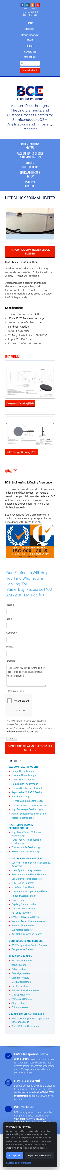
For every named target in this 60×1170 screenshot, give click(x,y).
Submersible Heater (22, 930)
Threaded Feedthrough (24, 775)
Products (30, 29)
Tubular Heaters (20, 1007)
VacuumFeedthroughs (30, 165)
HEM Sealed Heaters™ (23, 883)
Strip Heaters (18, 1003)
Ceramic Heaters (20, 977)
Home (30, 23)
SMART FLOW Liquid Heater (26, 917)
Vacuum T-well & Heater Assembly (30, 921)
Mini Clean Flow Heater (23, 887)
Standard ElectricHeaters (30, 174)
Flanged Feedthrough (23, 771)
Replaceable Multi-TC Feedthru (28, 792)
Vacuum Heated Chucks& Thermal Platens (30, 155)
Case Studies (30, 57)
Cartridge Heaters (21, 973)
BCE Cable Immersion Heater (27, 934)
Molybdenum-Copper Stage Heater (30, 891)
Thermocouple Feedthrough (26, 847)
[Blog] (32, 4)
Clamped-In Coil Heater (24, 908)
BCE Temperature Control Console (30, 945)
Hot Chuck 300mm (21, 912)
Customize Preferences (18, 1162)
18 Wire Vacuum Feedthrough (27, 801)
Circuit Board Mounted (23, 779)
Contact (30, 46)
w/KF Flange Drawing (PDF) (21, 452)
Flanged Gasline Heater (24, 895)
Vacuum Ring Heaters (23, 925)
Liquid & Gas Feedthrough (25, 784)
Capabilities (30, 51)
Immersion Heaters (22, 999)
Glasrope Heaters (21, 994)
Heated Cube (18, 900)
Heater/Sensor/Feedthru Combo (29, 813)
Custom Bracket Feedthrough (27, 788)
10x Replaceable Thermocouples (29, 805)
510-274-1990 (30, 15)
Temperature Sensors (23, 949)
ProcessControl (30, 184)
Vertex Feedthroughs (23, 818)
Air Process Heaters (22, 960)
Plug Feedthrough (21, 796)
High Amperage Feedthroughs (27, 809)
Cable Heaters (19, 969)
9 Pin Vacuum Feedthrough (26, 851)
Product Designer (30, 34)
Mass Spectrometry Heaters (26, 870)
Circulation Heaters (22, 982)
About (30, 40)
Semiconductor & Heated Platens (29, 874)
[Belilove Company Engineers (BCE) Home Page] (30, 91)
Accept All (14, 1155)
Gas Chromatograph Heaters (27, 879)
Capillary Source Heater (24, 904)
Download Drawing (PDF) (20, 403)
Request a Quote (30, 70)
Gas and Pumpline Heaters (25, 990)
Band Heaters (19, 965)
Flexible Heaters (20, 986)
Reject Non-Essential (39, 1155)
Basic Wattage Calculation (25, 1026)
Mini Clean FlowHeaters (30, 146)
